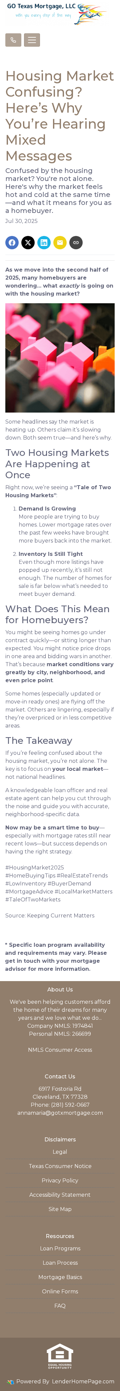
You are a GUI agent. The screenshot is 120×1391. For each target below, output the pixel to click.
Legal (60, 1152)
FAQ (60, 1306)
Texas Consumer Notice (60, 1166)
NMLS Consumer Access (60, 1050)
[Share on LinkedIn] (44, 242)
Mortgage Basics (60, 1277)
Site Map (60, 1209)
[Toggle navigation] (32, 40)
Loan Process (60, 1263)
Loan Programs (60, 1248)
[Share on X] (28, 242)
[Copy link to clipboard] (76, 242)
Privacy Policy (60, 1180)
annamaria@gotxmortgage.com (60, 1113)
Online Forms (60, 1291)
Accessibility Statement (60, 1195)
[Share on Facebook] (12, 242)
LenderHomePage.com (83, 1381)
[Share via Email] (60, 242)
